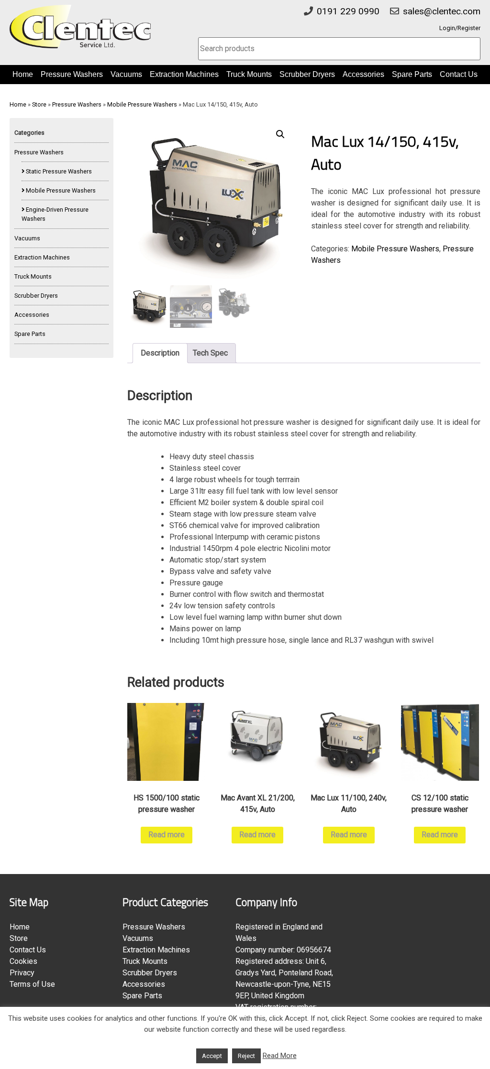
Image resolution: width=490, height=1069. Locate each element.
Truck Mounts (249, 74)
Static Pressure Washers (59, 171)
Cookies (23, 961)
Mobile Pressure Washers (142, 104)
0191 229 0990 (348, 11)
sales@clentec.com (441, 11)
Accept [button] (212, 1055)
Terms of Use (32, 984)
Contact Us (459, 74)
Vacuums (126, 74)
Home (22, 74)
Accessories (363, 74)
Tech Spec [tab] (210, 352)
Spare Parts (412, 74)
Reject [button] (246, 1055)
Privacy (22, 972)
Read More (280, 1055)
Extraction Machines (184, 74)
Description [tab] (160, 352)
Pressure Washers (72, 74)
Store (39, 104)
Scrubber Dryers (307, 74)
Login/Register (459, 28)
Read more (166, 834)
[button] (280, 134)
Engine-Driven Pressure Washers (55, 214)
